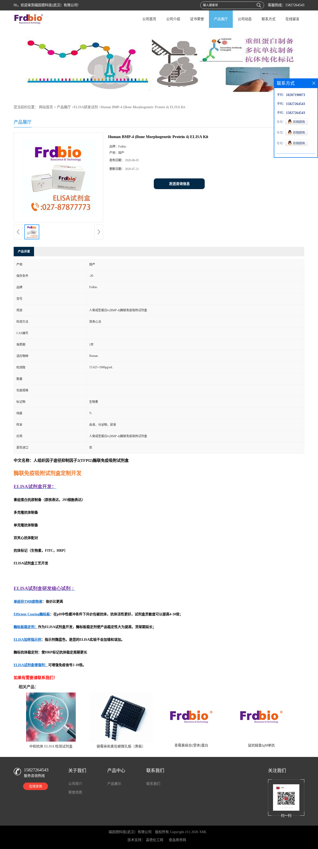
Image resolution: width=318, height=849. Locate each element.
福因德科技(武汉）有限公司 (130, 832)
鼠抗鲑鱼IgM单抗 (261, 745)
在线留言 (292, 19)
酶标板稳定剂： (26, 627)
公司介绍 (173, 19)
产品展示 (114, 784)
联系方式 (269, 19)
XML (203, 832)
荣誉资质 (75, 792)
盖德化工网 (154, 840)
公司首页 (149, 19)
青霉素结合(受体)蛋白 (191, 745)
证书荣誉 (197, 19)
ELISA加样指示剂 (27, 639)
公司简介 (75, 784)
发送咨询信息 (179, 184)
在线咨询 (35, 786)
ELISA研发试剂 (86, 107)
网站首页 (46, 107)
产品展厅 (221, 19)
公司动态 (245, 19)
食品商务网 (177, 840)
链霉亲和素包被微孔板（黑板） (121, 746)
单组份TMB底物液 (28, 601)
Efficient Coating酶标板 (32, 614)
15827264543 (294, 5)
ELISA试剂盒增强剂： (31, 665)
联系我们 (153, 784)
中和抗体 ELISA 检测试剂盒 (51, 746)
